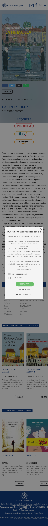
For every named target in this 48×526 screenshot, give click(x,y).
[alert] (24, 263)
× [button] (41, 229)
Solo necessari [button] (25, 289)
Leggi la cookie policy (24, 269)
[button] (24, 263)
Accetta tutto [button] (25, 284)
